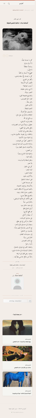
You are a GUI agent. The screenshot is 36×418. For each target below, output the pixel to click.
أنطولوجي (21, 3)
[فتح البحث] (8, 3)
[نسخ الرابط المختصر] (30, 301)
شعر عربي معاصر (27, 10)
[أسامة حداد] (17, 283)
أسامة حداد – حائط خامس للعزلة (17, 265)
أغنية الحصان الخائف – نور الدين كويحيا (22, 393)
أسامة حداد (18, 275)
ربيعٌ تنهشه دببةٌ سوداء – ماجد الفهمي (22, 341)
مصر (13, 267)
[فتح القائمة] (4, 3)
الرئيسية (32, 10)
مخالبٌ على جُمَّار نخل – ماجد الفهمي (22, 367)
